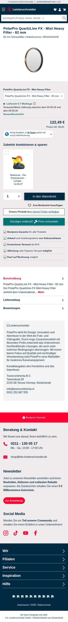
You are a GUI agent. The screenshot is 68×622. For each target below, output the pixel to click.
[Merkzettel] (55, 9)
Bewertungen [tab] (11, 308)
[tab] (34, 285)
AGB (33, 604)
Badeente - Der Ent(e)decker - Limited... (18, 178)
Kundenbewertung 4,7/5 (48, 2)
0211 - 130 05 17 (24, 443)
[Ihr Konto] (60, 9)
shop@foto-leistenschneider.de (29, 456)
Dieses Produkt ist (34, 211)
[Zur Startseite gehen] (21, 9)
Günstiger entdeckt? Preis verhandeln (34, 221)
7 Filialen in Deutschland (20, 2)
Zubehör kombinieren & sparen (25, 144)
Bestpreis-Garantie (36, 417)
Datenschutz (44, 604)
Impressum (23, 604)
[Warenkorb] (64, 9)
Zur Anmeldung (14, 500)
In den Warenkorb (44, 196)
